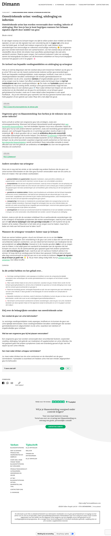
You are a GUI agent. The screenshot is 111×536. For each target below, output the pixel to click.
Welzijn (29, 450)
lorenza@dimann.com (94, 503)
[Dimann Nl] (14, 4)
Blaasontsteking (45, 4)
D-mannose (59, 4)
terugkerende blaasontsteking (14, 142)
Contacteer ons (102, 4)
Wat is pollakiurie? (9, 157)
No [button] (68, 368)
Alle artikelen (31, 447)
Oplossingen (70, 4)
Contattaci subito (55, 426)
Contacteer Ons (16, 489)
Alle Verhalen (31, 458)
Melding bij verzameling (45, 534)
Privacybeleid (97, 506)
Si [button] (62, 368)
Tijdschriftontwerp (87, 4)
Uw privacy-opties (62, 534)
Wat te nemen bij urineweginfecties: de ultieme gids (20, 107)
